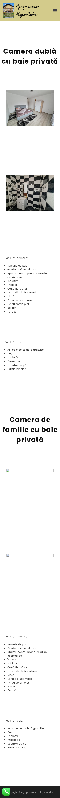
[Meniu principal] (54, 10)
